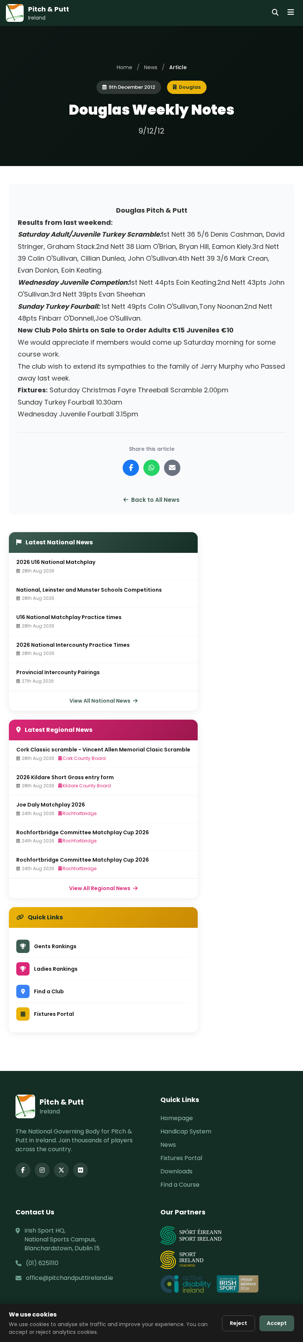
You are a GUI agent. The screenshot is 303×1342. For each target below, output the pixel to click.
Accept (277, 1323)
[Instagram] (42, 1170)
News (150, 67)
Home (124, 67)
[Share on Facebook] (131, 468)
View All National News (100, 700)
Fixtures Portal (181, 1158)
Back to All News (155, 500)
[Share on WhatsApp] (151, 468)
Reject (238, 1323)
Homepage (176, 1118)
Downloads (176, 1171)
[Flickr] (80, 1170)
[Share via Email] (172, 468)
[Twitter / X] (61, 1170)
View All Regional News (100, 888)
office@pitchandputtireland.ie (69, 1278)
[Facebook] (23, 1170)
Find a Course (180, 1184)
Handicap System (185, 1131)
